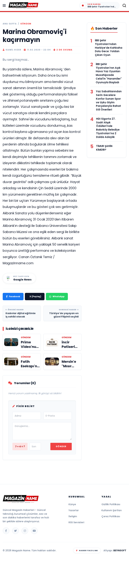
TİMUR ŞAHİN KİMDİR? (104, 147)
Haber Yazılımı (88, 550)
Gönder (61, 446)
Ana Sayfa (10, 23)
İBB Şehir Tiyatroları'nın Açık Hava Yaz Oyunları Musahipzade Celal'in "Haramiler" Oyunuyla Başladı (109, 73)
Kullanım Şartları (111, 510)
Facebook (14, 296)
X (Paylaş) (35, 296)
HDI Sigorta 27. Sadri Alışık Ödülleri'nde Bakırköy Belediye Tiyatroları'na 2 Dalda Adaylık (108, 128)
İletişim (73, 516)
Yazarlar (74, 510)
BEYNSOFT (119, 550)
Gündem (25, 23)
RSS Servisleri (76, 522)
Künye (72, 504)
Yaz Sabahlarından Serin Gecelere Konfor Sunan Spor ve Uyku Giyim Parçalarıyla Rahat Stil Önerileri (109, 100)
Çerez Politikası (110, 516)
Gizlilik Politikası (110, 504)
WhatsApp (58, 296)
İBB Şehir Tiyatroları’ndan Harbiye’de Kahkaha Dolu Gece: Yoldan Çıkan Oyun (108, 48)
